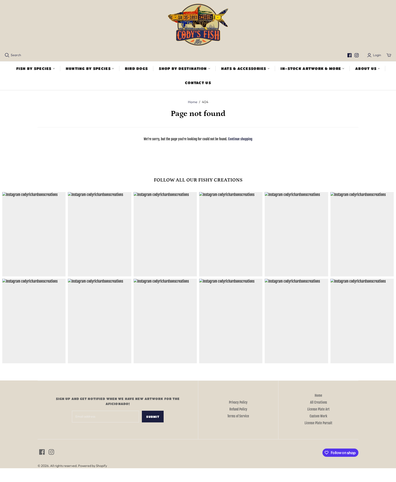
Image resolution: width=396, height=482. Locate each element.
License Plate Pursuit (318, 423)
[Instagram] (357, 55)
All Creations (318, 402)
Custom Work (318, 416)
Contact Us (198, 82)
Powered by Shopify (92, 466)
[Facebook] (349, 55)
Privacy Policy (238, 402)
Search (16, 55)
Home (192, 102)
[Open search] (7, 55)
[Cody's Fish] (198, 25)
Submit (152, 416)
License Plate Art (318, 409)
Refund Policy (238, 409)
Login (377, 55)
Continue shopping (240, 139)
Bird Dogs (136, 68)
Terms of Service (238, 416)
